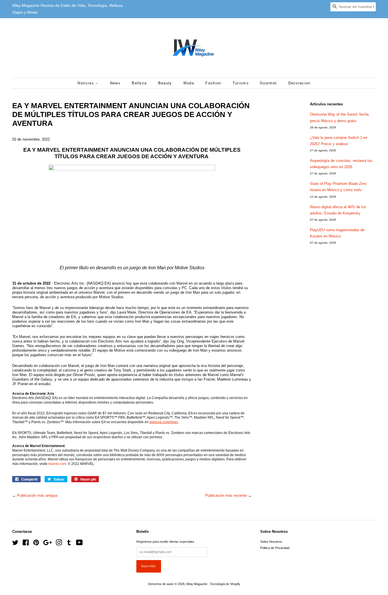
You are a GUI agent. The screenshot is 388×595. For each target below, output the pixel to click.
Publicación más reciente (226, 495)
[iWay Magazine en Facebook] (25, 544)
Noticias (86, 83)
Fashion (213, 83)
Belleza (139, 83)
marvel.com (57, 464)
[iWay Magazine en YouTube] (79, 544)
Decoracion (299, 83)
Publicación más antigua (37, 495)
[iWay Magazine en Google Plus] (47, 544)
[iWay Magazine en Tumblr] (69, 544)
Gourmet (268, 83)
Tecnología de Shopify (225, 584)
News (115, 83)
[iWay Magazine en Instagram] (59, 544)
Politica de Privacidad (274, 548)
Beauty (165, 83)
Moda (188, 83)
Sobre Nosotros (271, 541)
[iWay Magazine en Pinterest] (36, 544)
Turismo (241, 83)
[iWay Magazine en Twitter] (15, 544)
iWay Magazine (197, 584)
